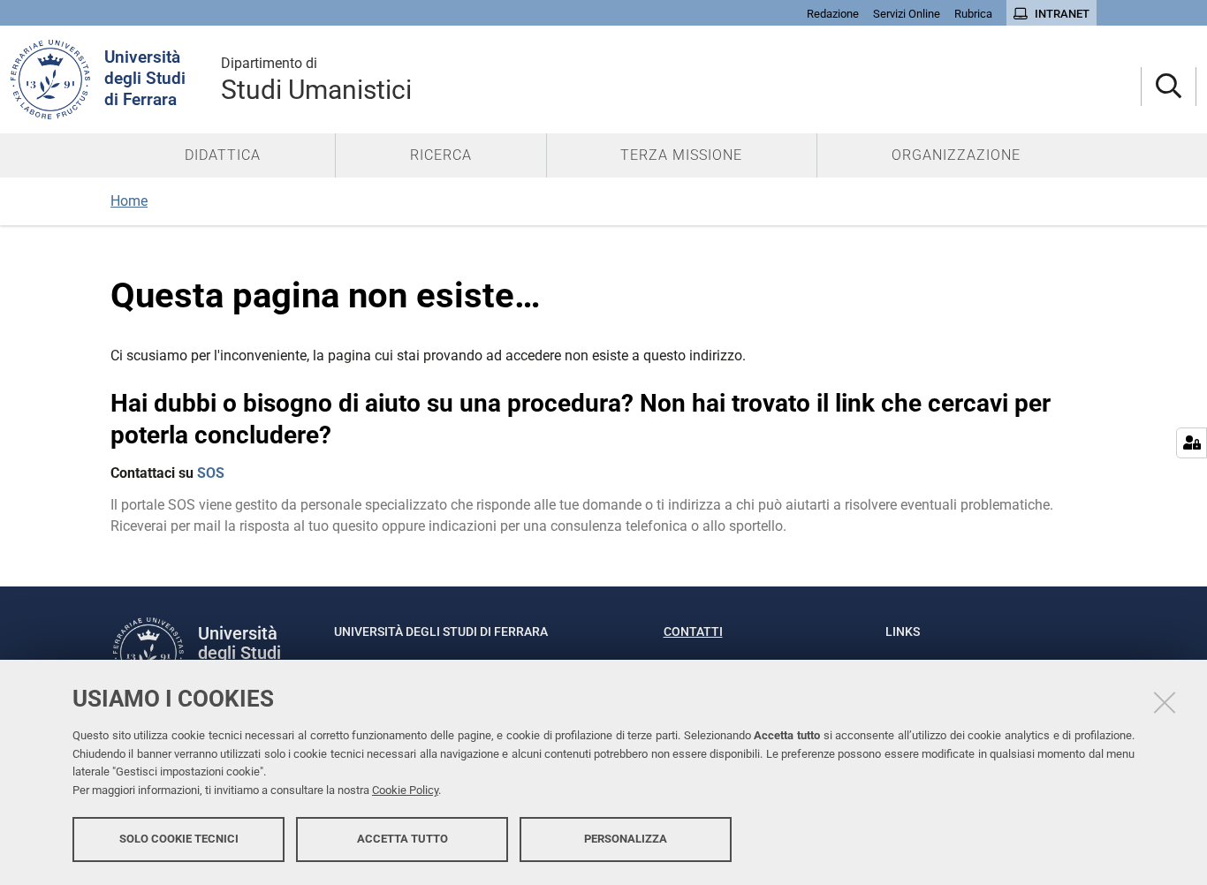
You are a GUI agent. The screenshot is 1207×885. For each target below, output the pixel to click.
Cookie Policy (405, 790)
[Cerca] (1169, 87)
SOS (210, 473)
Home (129, 201)
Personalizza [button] (625, 838)
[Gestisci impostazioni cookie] (1191, 442)
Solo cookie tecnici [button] (179, 838)
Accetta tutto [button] (402, 838)
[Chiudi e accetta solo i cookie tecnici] (1164, 702)
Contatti (693, 631)
